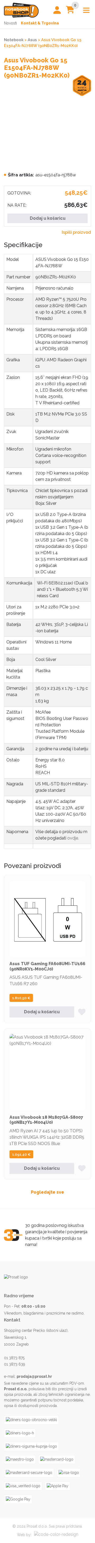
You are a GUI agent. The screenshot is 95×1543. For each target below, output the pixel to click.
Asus (32, 39)
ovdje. (73, 838)
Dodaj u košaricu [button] (42, 1011)
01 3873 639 (14, 1364)
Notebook (13, 39)
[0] (70, 11)
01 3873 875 (14, 1358)
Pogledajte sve (47, 1192)
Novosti (10, 23)
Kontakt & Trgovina (40, 23)
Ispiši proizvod (76, 232)
